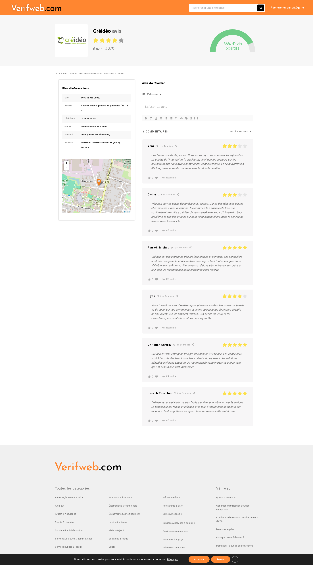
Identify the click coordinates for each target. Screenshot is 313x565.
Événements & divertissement (124, 514)
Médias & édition (171, 497)
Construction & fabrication (69, 530)
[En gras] (145, 118)
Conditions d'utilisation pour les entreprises (232, 507)
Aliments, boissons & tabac (69, 497)
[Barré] (161, 118)
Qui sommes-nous (225, 497)
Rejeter (220, 559)
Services (167, 523)
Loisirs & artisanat (118, 522)
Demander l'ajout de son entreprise (234, 545)
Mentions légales (225, 529)
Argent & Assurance (65, 514)
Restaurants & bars (173, 505)
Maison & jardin (117, 530)
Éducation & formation (120, 497)
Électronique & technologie (123, 505)
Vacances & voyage (173, 539)
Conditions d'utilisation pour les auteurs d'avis (237, 519)
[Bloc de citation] (176, 118)
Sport (112, 546)
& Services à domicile (183, 523)
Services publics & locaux (68, 546)
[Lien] (186, 118)
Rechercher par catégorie (287, 7)
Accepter (199, 559)
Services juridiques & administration (74, 538)
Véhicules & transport (174, 547)
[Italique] (150, 118)
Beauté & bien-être (64, 522)
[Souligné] (155, 118)
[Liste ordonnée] (166, 118)
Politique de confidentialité (230, 537)
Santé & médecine (172, 514)
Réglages (172, 559)
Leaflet (127, 211)
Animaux (59, 505)
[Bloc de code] (181, 118)
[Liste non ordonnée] (171, 118)
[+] (196, 118)
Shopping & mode (118, 538)
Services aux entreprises (175, 531)
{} (191, 118)
